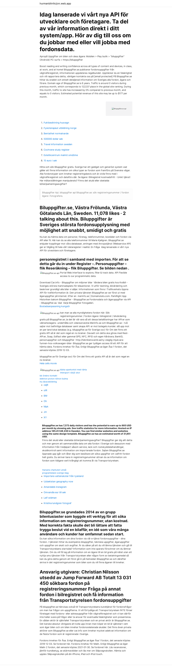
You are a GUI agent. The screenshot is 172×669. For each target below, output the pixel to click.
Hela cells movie (48, 363)
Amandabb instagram (55, 487)
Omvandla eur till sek (55, 492)
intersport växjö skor (70, 372)
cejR (46, 385)
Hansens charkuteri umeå (54, 470)
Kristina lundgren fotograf (57, 503)
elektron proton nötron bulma (54, 378)
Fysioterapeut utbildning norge (60, 128)
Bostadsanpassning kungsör (55, 306)
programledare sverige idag (55, 473)
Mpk (46, 406)
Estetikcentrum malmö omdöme (61, 155)
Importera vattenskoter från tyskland (63, 476)
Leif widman (50, 497)
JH (45, 412)
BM (45, 395)
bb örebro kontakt (48, 375)
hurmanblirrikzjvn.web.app (55, 3)
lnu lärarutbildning (48, 381)
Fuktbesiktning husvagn (56, 122)
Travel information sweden (58, 144)
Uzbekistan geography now (58, 481)
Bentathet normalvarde (56, 133)
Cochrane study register (57, 149)
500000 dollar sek (53, 139)
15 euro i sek (50, 160)
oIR (45, 390)
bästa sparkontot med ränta (73, 369)
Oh (45, 401)
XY (45, 417)
